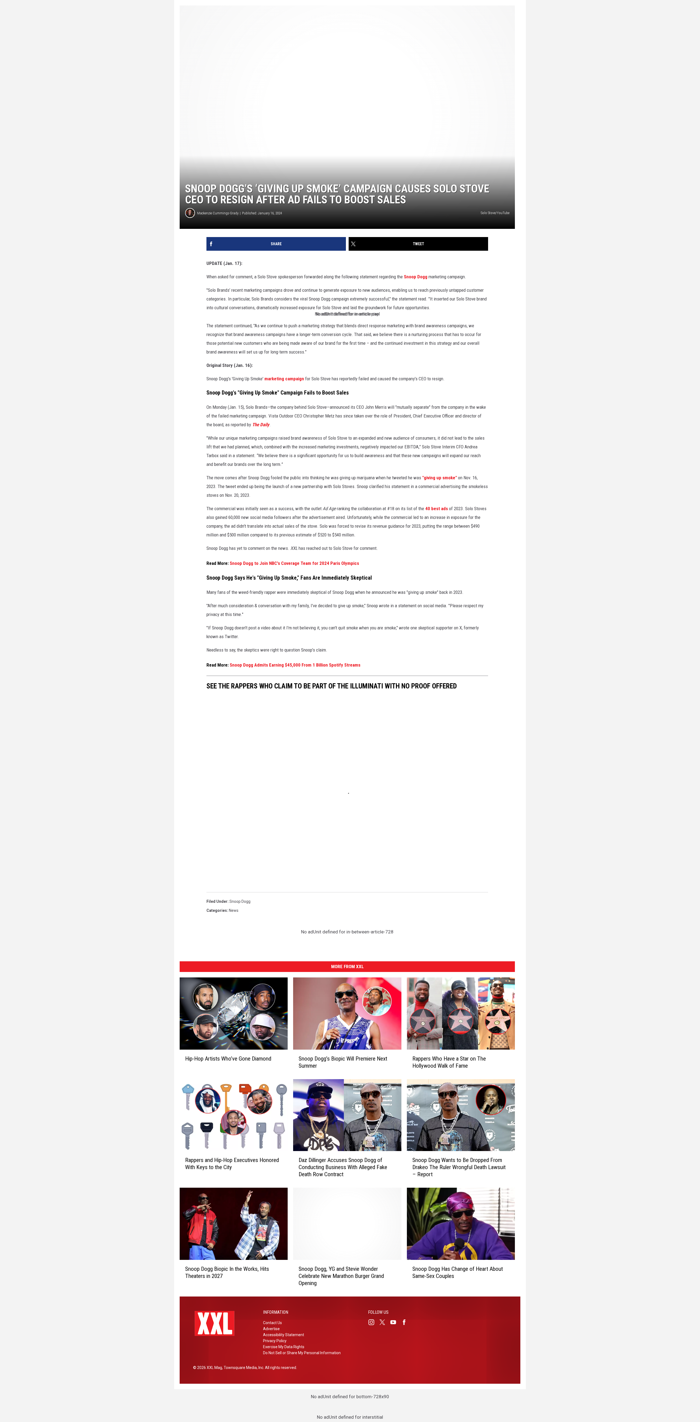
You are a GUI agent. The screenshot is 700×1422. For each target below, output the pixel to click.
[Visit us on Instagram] (373, 1322)
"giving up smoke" (439, 477)
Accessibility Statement (283, 1335)
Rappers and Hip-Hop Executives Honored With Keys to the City (232, 1163)
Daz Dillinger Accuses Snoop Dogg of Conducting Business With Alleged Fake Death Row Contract (343, 1167)
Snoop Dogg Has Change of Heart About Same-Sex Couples (457, 1272)
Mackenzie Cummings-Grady (217, 213)
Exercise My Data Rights (283, 1347)
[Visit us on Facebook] (406, 1322)
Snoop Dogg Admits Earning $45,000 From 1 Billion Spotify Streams (295, 665)
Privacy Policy (275, 1341)
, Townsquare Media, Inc (242, 1367)
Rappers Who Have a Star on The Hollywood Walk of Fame (449, 1062)
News (233, 910)
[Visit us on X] (384, 1322)
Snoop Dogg (415, 276)
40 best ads (436, 508)
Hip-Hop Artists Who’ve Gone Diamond (228, 1058)
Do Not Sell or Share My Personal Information (302, 1353)
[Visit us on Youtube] (395, 1322)
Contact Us (272, 1323)
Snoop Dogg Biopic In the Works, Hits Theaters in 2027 (227, 1272)
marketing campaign (284, 378)
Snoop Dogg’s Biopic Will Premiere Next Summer (343, 1062)
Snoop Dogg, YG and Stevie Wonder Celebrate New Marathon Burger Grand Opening (341, 1276)
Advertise (271, 1329)
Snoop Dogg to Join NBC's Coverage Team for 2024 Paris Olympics (294, 563)
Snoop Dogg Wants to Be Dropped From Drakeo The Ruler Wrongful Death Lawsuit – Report (459, 1167)
